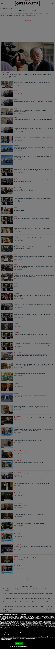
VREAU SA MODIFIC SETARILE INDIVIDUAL (19, 646)
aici (14, 625)
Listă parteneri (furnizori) (5, 639)
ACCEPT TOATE (19, 643)
